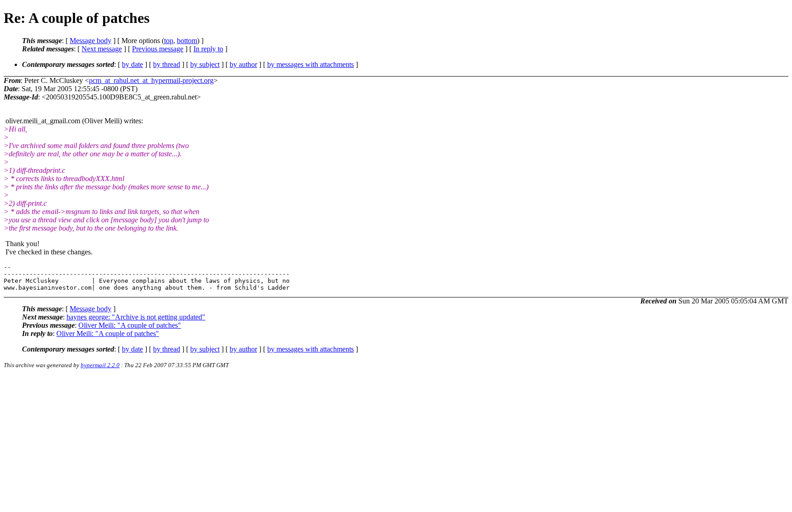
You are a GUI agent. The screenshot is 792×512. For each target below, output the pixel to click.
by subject (205, 64)
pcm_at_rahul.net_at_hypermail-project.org (151, 80)
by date (132, 64)
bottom (187, 40)
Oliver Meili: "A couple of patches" (129, 325)
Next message (102, 49)
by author (243, 64)
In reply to (208, 49)
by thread (166, 64)
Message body (90, 40)
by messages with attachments (310, 64)
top (168, 40)
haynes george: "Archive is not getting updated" (135, 317)
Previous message (157, 49)
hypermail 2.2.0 (100, 365)
